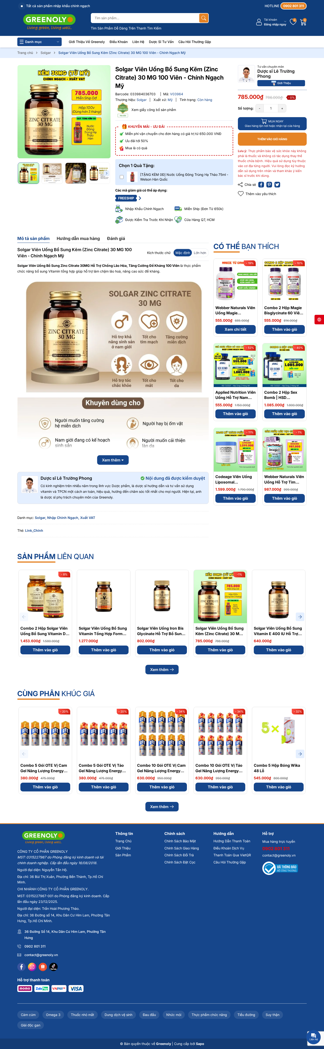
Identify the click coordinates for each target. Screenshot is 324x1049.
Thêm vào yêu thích (260, 194)
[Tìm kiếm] (203, 18)
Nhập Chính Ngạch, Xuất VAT (71, 518)
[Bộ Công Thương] (280, 868)
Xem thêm (159, 669)
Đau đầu (149, 1015)
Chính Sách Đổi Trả (179, 855)
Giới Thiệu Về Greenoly (87, 42)
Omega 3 (53, 1015)
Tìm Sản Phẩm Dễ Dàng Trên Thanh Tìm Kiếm (126, 28)
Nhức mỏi (173, 1015)
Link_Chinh (34, 530)
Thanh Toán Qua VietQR (232, 855)
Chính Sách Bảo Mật (180, 841)
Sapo (200, 1044)
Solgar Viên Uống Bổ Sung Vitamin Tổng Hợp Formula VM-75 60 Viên (103, 633)
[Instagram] (32, 967)
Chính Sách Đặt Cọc (179, 862)
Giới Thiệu (284, 83)
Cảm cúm (28, 1015)
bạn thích (246, 246)
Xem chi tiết (235, 329)
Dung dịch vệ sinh (118, 1015)
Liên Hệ (138, 42)
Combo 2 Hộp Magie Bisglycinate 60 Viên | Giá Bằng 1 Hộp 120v (284, 313)
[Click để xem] (64, 111)
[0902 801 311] (286, 6)
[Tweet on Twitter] (277, 184)
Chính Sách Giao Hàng (181, 848)
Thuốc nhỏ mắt (82, 1015)
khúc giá (56, 693)
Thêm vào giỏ (284, 329)
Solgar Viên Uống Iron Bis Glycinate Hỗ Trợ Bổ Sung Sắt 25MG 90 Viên (160, 633)
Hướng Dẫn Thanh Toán (231, 841)
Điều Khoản (119, 42)
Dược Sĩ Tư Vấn (161, 42)
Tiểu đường (246, 1015)
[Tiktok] (53, 967)
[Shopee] (43, 967)
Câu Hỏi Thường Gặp (194, 42)
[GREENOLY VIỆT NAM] (49, 22)
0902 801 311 (35, 946)
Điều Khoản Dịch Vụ (228, 848)
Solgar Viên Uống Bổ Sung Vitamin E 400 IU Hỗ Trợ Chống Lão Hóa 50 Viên (278, 633)
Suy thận (272, 1015)
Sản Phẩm (123, 855)
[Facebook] (21, 967)
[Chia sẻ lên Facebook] (261, 184)
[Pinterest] (269, 184)
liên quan (55, 556)
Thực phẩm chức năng (209, 1015)
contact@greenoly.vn (41, 955)
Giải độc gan (30, 1025)
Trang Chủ (123, 841)
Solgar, (40, 518)
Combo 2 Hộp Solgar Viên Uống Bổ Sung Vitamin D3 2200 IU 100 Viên (44, 633)
